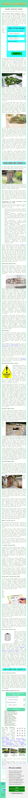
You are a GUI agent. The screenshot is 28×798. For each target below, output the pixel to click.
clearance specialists (7, 449)
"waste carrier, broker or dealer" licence (16, 91)
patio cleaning (5, 738)
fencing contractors (6, 742)
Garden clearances (6, 244)
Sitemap (2, 783)
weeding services (10, 739)
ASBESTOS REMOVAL (20, 738)
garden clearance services (14, 253)
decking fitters (9, 743)
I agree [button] (16, 787)
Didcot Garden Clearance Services (10, 690)
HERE (25, 96)
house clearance (14, 344)
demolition (10, 416)
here (7, 688)
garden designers (10, 744)
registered (6, 95)
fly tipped (4, 100)
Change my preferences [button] (16, 793)
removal (3, 134)
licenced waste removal (7, 656)
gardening (24, 132)
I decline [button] (17, 790)
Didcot (22, 244)
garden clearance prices (16, 167)
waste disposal (11, 88)
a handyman (22, 743)
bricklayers (15, 745)
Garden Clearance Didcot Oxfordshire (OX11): (13, 13)
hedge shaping (5, 737)
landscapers (21, 742)
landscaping (22, 647)
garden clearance (5, 71)
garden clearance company (7, 393)
